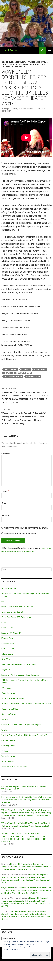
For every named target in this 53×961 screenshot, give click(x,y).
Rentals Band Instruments (13, 698)
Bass (3, 601)
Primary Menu (49, 50)
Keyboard (5, 669)
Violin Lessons (8, 756)
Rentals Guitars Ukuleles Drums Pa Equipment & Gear (26, 703)
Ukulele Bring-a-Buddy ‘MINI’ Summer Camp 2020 (24, 735)
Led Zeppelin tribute (13, 376)
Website (5, 515)
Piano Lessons (8, 693)
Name (5, 491)
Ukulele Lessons (8, 740)
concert (25, 369)
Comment (6, 453)
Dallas (4, 622)
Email (5, 503)
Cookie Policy (14, 949)
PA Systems (7, 688)
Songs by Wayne (24, 64)
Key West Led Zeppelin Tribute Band (18, 664)
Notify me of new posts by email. (20, 533)
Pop (3, 911)
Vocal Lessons (8, 761)
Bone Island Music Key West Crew (17, 606)
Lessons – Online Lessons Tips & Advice (20, 674)
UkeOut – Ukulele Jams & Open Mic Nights (21, 724)
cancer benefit (10, 369)
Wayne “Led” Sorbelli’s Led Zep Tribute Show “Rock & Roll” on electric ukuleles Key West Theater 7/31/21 (26, 824)
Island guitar (40, 369)
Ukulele (46, 64)
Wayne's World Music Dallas (14, 766)
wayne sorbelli (33, 376)
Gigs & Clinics (7, 643)
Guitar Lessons (8, 648)
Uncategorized (9, 67)
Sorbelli (37, 64)
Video (4, 108)
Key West (20, 62)
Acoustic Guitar (8, 588)
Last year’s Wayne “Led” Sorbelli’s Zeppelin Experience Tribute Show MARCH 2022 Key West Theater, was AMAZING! (26, 799)
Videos (21, 67)
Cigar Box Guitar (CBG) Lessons (16, 617)
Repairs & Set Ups (9, 709)
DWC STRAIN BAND (11, 633)
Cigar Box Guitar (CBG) (12, 612)
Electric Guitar (8, 638)
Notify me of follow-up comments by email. (26, 527)
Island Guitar (9, 50)
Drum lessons (7, 627)
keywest (8, 373)
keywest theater (23, 373)
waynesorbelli (30, 108)
